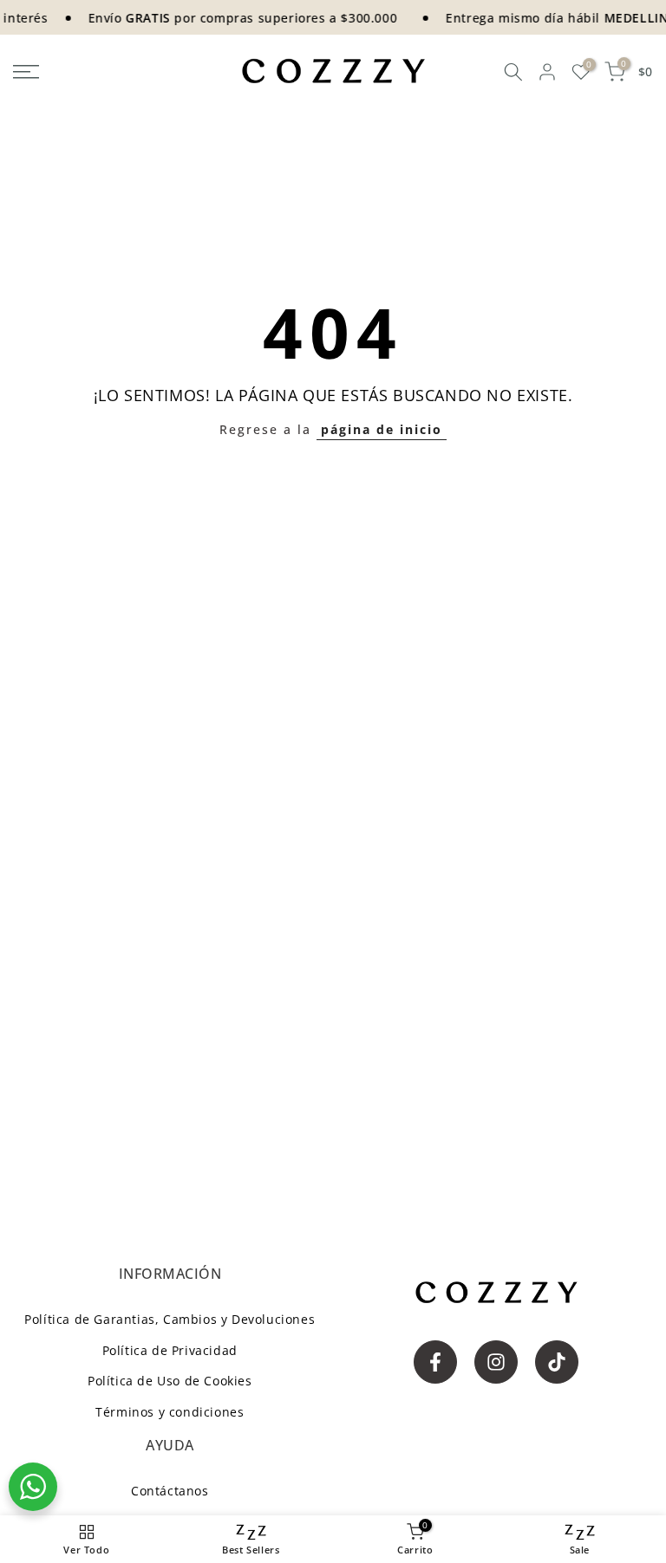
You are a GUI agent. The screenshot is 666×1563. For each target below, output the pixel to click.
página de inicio (381, 429)
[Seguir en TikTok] (556, 1362)
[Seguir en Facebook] (435, 1362)
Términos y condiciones (169, 1412)
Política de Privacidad (170, 1350)
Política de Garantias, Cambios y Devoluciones (169, 1319)
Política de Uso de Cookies (170, 1380)
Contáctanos (170, 1490)
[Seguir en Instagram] (496, 1362)
